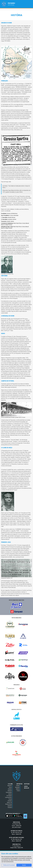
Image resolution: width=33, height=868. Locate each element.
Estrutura (10, 790)
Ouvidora (10, 800)
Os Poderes (9, 795)
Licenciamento (8, 797)
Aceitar (24, 865)
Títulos (10, 787)
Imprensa (10, 805)
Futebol (18, 785)
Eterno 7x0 (9, 802)
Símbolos (10, 785)
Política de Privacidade (9, 865)
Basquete (17, 787)
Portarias (10, 807)
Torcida (10, 799)
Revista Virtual (8, 804)
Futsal (18, 790)
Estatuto (10, 789)
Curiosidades (9, 792)
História (10, 794)
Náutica (18, 789)
